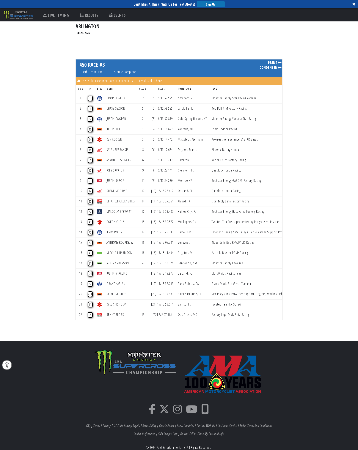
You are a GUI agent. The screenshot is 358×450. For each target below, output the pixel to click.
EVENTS (119, 15)
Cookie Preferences (144, 433)
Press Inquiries (185, 425)
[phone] (205, 411)
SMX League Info (168, 433)
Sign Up (210, 4)
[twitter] (164, 411)
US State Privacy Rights (127, 425)
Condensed (269, 67)
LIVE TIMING (58, 15)
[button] (179, 4)
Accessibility (149, 425)
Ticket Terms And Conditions (256, 425)
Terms (96, 425)
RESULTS (91, 15)
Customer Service (227, 425)
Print (273, 62)
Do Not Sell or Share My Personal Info (202, 433)
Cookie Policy (166, 425)
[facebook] (152, 411)
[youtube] (191, 411)
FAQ (88, 425)
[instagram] (178, 411)
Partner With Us (206, 425)
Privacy (107, 425)
